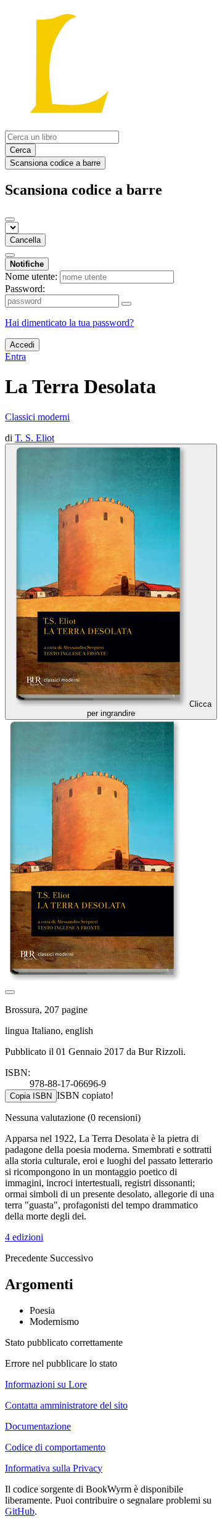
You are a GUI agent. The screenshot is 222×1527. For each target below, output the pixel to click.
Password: (25, 288)
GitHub (20, 1511)
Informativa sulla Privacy (53, 1468)
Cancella (25, 240)
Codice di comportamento (55, 1447)
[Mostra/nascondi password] (126, 304)
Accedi (22, 344)
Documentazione (38, 1426)
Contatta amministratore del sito (66, 1405)
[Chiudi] (10, 219)
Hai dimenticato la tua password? (69, 322)
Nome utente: (31, 276)
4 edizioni (24, 1237)
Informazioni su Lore (46, 1384)
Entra (15, 356)
